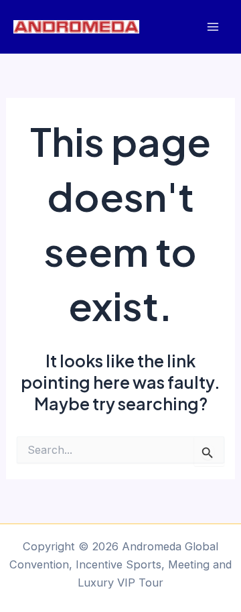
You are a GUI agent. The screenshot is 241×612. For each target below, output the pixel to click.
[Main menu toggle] (212, 27)
